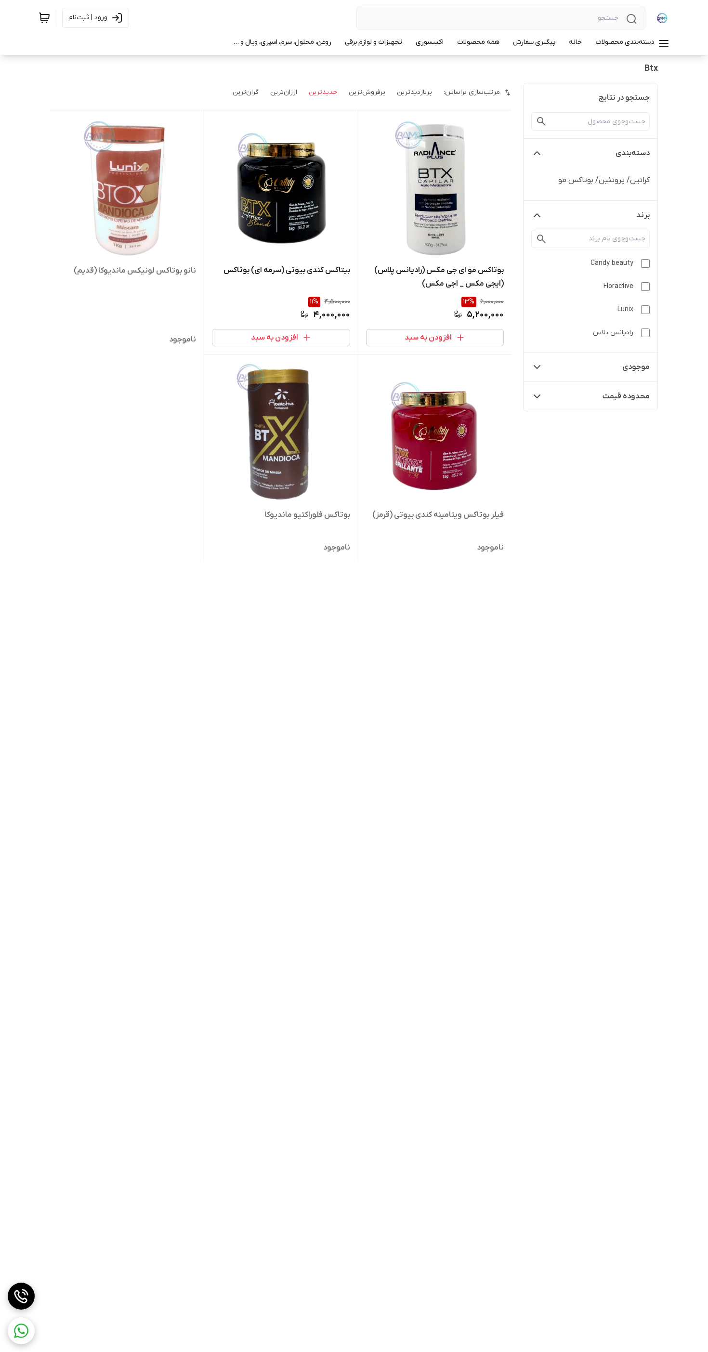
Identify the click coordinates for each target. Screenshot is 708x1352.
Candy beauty (611, 263)
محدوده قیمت (626, 396)
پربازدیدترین (414, 92)
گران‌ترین (246, 92)
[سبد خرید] (44, 18)
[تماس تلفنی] (21, 1296)
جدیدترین (323, 92)
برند (643, 215)
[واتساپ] (21, 1330)
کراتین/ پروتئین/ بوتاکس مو (604, 180)
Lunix (625, 309)
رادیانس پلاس (613, 332)
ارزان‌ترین (283, 92)
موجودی (636, 367)
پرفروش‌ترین (367, 92)
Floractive (618, 286)
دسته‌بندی (633, 153)
